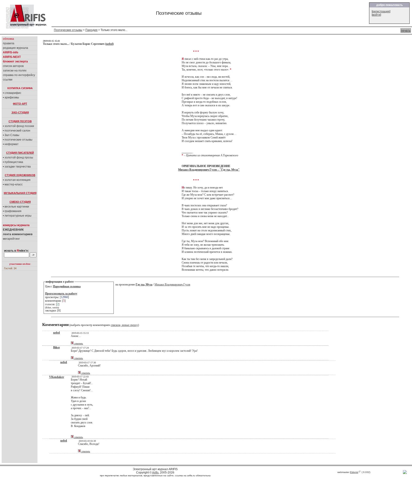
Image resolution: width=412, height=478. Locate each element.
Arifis (155, 472)
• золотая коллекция (17, 180)
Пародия (91, 30)
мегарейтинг (11, 238)
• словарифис (12, 93)
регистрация (381, 11)
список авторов (13, 66)
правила (8, 43)
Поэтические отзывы (68, 30)
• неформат (11, 144)
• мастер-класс (13, 184)
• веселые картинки (16, 206)
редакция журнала (15, 48)
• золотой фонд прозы (18, 157)
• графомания (12, 211)
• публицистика (13, 162)
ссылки (7, 79)
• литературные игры (17, 215)
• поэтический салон (16, 130)
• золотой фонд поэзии (18, 126)
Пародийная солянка (67, 286)
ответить (78, 343)
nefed (109, 44)
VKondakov (56, 377)
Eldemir (354, 472)
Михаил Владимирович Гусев (172, 284)
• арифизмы (11, 97)
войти (376, 14)
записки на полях (14, 70)
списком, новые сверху (124, 325)
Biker (56, 347)
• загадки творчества (17, 166)
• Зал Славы (11, 135)
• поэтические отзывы (17, 139)
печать (405, 30)
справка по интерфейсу (19, 75)
